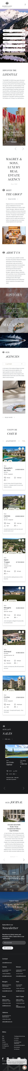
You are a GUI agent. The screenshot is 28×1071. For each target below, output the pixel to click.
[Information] (23, 217)
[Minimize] (25, 217)
